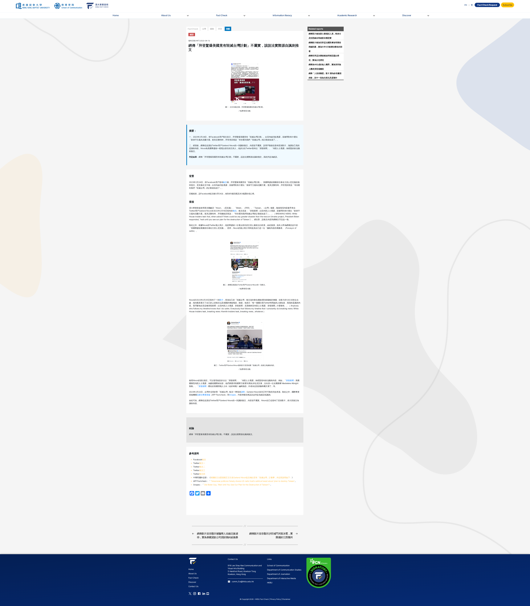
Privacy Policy (275, 599)
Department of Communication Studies (284, 570)
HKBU (269, 582)
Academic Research (347, 15)
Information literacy (282, 15)
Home (116, 15)
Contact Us (193, 586)
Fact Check (221, 15)
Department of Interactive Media (281, 578)
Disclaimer (286, 599)
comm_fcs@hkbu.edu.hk (243, 581)
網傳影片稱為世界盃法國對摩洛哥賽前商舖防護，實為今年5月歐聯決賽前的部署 (325, 46)
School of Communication (278, 565)
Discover (406, 15)
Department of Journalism (278, 574)
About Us (166, 15)
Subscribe (507, 5)
